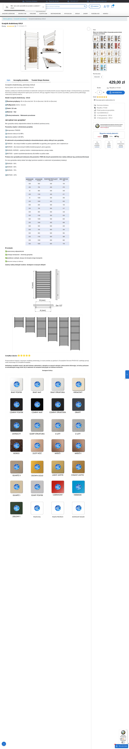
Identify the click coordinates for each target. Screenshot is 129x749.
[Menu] (126, 730)
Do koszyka (115, 92)
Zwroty (109, 147)
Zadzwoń (121, 147)
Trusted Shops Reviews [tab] (40, 80)
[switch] (123, 742)
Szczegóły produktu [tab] (20, 80)
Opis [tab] (8, 80)
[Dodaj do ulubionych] (88, 28)
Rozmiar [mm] (96, 73)
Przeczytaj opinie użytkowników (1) (104, 100)
